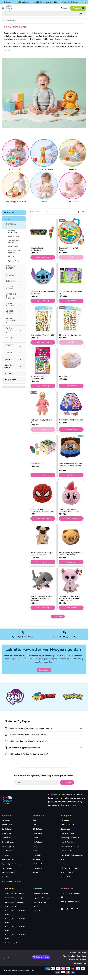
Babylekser (65, 820)
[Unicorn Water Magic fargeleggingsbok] (42, 360)
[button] (3, 7)
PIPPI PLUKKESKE (37, 464)
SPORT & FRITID (9, 346)
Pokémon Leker (8, 868)
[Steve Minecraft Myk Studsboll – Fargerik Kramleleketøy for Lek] (71, 447)
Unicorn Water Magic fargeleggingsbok (38, 378)
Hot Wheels (37, 842)
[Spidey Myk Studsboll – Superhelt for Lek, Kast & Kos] (42, 492)
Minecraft (5, 855)
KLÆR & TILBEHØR (10, 305)
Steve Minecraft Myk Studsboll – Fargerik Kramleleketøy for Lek (70, 466)
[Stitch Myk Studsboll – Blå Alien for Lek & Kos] (42, 275)
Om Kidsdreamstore (40, 893)
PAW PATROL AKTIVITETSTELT (71, 420)
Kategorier (8, 219)
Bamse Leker (7, 825)
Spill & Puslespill (67, 872)
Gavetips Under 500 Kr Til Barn (15, 937)
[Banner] (15, 697)
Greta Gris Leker (8, 842)
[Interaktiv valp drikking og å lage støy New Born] (42, 536)
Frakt (84, 956)
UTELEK (9, 353)
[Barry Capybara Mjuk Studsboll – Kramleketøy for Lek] (71, 536)
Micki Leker (37, 855)
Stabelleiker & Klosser (44, 169)
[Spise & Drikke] (72, 185)
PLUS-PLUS (37, 864)
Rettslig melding (80, 963)
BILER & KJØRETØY (10, 274)
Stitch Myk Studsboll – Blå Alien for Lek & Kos (42, 293)
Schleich (36, 872)
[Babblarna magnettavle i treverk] (71, 231)
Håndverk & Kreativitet (69, 868)
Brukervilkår (73, 960)
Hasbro (36, 838)
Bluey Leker (6, 833)
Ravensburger (38, 868)
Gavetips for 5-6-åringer (14, 902)
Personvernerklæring (78, 952)
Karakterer (7, 815)
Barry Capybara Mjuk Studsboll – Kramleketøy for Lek (70, 554)
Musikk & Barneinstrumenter (72, 855)
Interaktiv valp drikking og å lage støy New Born (41, 554)
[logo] (7, 800)
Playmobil (37, 859)
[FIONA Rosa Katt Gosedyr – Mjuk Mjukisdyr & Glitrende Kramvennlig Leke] (71, 580)
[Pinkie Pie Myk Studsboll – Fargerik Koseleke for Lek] (71, 492)
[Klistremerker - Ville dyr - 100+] (42, 318)
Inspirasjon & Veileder (13, 943)
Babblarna (6, 820)
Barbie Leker (7, 829)
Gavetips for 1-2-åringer (14, 893)
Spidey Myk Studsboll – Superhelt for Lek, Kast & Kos (42, 510)
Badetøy (72, 169)
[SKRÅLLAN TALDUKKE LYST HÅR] (42, 403)
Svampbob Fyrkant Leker (11, 881)
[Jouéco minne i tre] (71, 360)
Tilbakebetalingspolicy (71, 956)
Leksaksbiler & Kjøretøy (70, 846)
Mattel (35, 851)
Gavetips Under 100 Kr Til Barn (15, 913)
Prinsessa (64, 864)
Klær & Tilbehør (67, 842)
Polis (63, 859)
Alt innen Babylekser (12, 231)
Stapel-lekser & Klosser (14, 241)
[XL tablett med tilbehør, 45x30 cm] (71, 275)
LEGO (35, 846)
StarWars (5, 877)
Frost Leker (6, 838)
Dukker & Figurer (67, 833)
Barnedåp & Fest (67, 825)
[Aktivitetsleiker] (16, 153)
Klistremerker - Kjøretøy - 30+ (70, 335)
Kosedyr (44, 202)
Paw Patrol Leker (8, 859)
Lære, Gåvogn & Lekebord (15, 202)
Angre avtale (38, 906)
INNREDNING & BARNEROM (11, 296)
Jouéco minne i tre (66, 377)
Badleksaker (13, 246)
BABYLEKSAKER (11, 225)
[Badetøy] (72, 153)
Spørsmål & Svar (39, 902)
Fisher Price (37, 833)
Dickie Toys (37, 829)
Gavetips (7, 359)
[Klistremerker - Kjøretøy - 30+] (71, 318)
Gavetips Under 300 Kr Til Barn (15, 929)
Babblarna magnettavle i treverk (68, 249)
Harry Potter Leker (9, 846)
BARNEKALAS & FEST (11, 267)
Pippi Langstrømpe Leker (11, 864)
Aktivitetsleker (13, 236)
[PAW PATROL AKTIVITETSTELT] (71, 403)
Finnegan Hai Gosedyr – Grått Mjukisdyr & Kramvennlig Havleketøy (41, 598)
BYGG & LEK (10, 281)
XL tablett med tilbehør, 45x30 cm (71, 293)
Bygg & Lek (65, 829)
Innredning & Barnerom (70, 838)
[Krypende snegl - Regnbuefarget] (42, 231)
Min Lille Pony (7, 851)
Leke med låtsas (67, 851)
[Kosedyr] (44, 185)
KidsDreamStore (14, 970)
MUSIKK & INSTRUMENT (11, 320)
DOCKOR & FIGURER (10, 287)
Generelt (37, 888)
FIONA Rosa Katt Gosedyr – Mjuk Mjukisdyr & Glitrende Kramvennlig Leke (69, 598)
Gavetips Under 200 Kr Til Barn (15, 921)
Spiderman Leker (8, 872)
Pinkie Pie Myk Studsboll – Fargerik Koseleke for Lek (69, 510)
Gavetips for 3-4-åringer (14, 898)
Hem (3, 20)
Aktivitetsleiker (15, 169)
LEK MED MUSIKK (9, 312)
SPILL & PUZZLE (9, 339)
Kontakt (83, 960)
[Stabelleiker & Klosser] (44, 153)
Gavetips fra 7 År (11, 906)
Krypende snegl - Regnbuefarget (37, 249)
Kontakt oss (67, 888)
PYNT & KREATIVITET (10, 330)
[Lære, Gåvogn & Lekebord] (16, 185)
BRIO (35, 825)
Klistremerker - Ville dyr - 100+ (42, 335)
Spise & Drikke (72, 202)
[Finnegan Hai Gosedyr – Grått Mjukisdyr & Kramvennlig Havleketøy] (42, 580)
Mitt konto (37, 911)
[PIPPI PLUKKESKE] (42, 447)
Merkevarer (38, 815)
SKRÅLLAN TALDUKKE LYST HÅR (41, 421)
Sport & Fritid (66, 877)
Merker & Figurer (8, 366)
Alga (35, 820)
